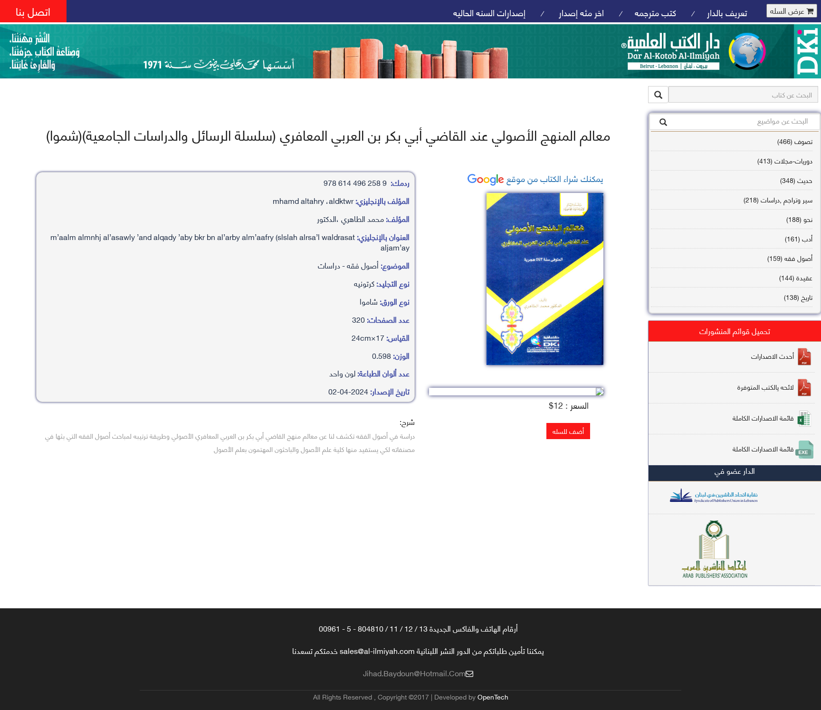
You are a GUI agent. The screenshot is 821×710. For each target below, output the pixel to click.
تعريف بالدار (727, 12)
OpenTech (492, 696)
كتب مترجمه (655, 12)
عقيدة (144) (795, 277)
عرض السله (788, 11)
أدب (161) (798, 238)
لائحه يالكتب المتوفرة (765, 386)
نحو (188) (799, 218)
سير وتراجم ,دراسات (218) (778, 199)
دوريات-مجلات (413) (784, 160)
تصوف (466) (794, 140)
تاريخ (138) (798, 296)
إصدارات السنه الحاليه (489, 12)
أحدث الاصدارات (772, 355)
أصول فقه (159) (789, 257)
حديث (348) (796, 179)
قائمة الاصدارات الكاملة (763, 417)
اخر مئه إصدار (580, 12)
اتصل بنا (33, 10)
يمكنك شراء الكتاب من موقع (553, 178)
